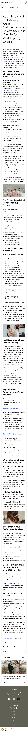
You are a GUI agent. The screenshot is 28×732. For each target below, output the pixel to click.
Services (14, 717)
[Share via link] (14, 646)
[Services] (21, 717)
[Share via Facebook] (3, 646)
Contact (14, 723)
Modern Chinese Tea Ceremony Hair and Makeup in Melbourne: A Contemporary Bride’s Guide (14, 677)
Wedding (11, 7)
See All (23, 657)
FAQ (14, 726)
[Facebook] (17, 708)
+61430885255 (14, 705)
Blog (14, 720)
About (14, 714)
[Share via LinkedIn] (10, 646)
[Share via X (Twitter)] (7, 646)
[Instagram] (14, 708)
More (18, 7)
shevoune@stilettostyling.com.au (14, 702)
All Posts (3, 7)
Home (14, 711)
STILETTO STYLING (6, 2)
